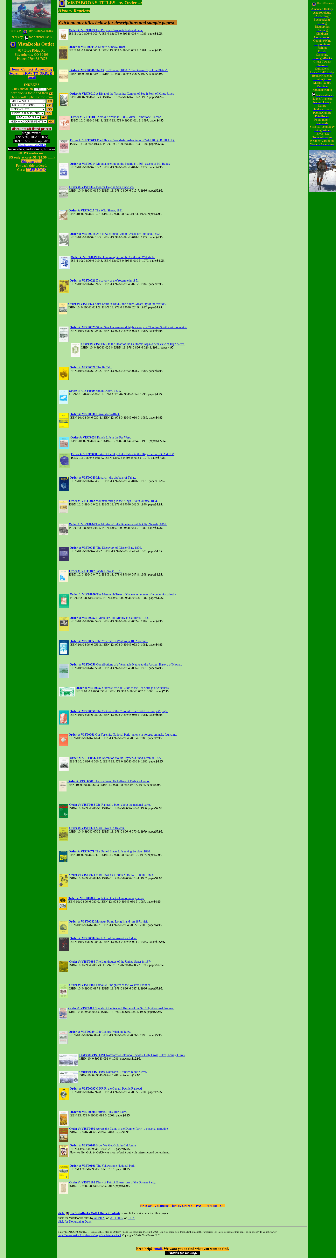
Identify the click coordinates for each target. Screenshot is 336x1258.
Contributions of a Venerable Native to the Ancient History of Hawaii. (126, 664)
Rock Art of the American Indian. (103, 938)
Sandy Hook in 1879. (95, 571)
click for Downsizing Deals (75, 1221)
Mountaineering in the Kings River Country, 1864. (113, 501)
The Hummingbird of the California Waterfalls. (113, 257)
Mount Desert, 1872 (94, 390)
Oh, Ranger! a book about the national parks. (110, 804)
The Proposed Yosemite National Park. (106, 30)
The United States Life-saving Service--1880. (109, 851)
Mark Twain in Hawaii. (97, 828)
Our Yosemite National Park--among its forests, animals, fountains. (123, 734)
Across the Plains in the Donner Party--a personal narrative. (119, 1128)
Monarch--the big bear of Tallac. (103, 477)
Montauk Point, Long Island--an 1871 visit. (108, 921)
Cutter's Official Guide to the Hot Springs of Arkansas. (122, 687)
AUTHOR (116, 1218)
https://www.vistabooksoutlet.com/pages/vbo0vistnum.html (89, 1235)
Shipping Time (31, 161)
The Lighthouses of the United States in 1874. (110, 961)
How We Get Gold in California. (103, 1145)
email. (158, 1249)
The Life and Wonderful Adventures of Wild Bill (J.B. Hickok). (122, 140)
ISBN (131, 1218)
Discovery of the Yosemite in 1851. (104, 280)
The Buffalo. (91, 367)
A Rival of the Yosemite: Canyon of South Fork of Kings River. (121, 93)
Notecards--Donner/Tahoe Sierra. (113, 1071)
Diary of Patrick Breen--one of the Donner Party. (112, 1182)
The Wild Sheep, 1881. (95, 210)
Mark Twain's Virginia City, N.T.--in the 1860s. (111, 874)
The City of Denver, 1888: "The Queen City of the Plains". (118, 70)
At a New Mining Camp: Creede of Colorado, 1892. (115, 233)
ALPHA (99, 1218)
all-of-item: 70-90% (32, 145)
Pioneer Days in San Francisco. (101, 187)
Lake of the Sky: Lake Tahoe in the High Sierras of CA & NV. (122, 454)
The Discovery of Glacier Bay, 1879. (106, 547)
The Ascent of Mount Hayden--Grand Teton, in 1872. (116, 758)
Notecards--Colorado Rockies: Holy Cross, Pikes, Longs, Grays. (132, 1055)
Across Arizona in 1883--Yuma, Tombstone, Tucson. (116, 117)
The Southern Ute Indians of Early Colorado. (108, 781)
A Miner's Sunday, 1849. (97, 46)
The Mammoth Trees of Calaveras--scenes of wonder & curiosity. (123, 594)
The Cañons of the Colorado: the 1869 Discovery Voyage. (119, 711)
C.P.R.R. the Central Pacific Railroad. (106, 1088)
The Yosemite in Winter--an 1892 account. (109, 641)
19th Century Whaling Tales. (100, 1031)
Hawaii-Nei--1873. (95, 414)
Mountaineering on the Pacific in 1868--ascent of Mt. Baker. (120, 163)
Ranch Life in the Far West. (100, 437)
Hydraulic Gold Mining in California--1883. (110, 617)
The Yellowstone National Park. (102, 1165)
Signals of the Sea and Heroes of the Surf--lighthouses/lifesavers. (121, 1008)
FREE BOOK (36, 170)
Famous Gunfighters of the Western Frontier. (109, 985)
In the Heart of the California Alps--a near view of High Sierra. (133, 344)
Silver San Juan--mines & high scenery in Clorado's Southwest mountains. (128, 327)
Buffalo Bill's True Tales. (98, 1112)
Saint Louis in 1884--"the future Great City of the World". (117, 303)
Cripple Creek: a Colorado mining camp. (106, 898)
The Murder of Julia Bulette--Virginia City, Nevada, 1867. (118, 524)
